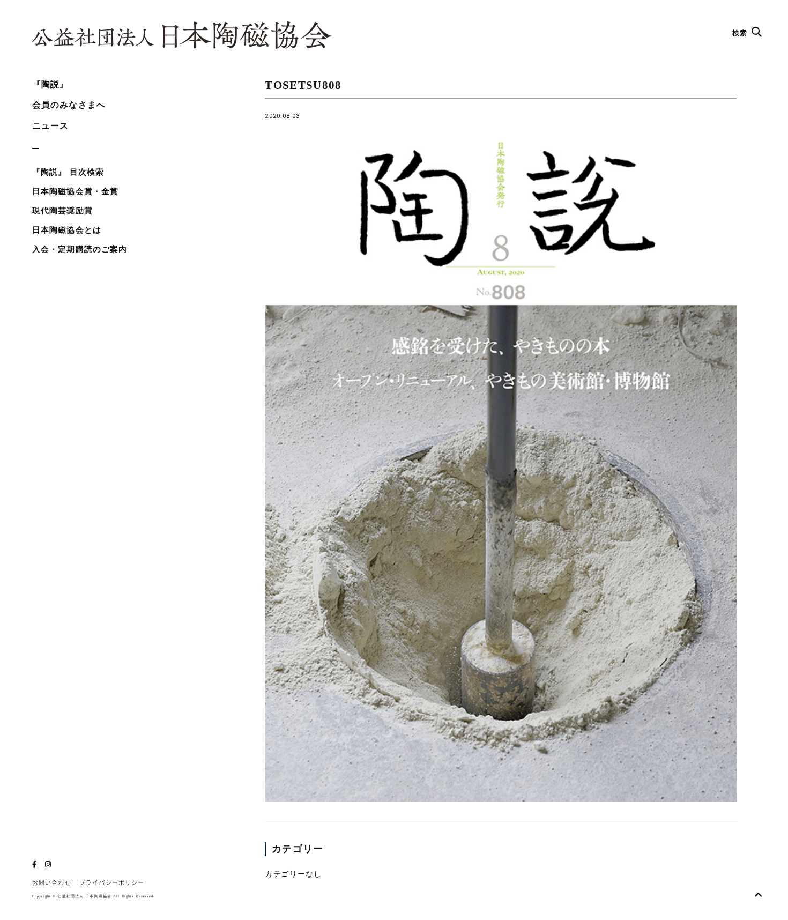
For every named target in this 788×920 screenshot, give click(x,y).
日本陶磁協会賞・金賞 (75, 191)
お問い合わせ (51, 882)
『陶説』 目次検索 (68, 172)
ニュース (50, 125)
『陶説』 (50, 84)
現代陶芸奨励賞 (62, 210)
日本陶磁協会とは (66, 230)
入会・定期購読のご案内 (79, 249)
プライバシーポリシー (111, 882)
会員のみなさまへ (69, 104)
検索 (740, 33)
